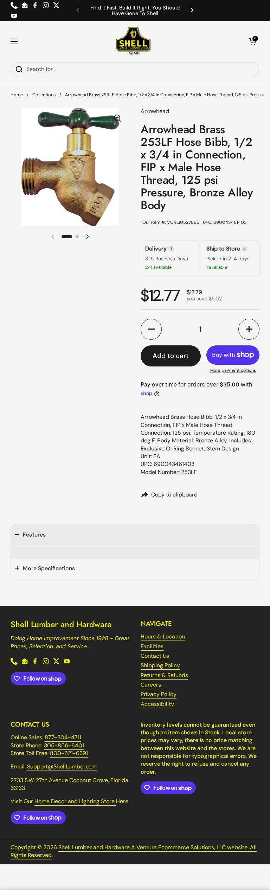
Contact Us (155, 656)
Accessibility (157, 704)
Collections (44, 95)
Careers (151, 684)
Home (17, 95)
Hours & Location (163, 636)
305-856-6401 (64, 745)
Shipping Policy (160, 665)
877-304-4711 (63, 737)
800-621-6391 (69, 753)
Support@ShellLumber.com (62, 766)
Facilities (152, 646)
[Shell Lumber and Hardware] (133, 41)
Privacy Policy (158, 694)
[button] (252, 41)
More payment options (233, 370)
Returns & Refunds (164, 675)
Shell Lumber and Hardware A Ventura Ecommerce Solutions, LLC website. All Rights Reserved (134, 851)
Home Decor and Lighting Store (75, 801)
